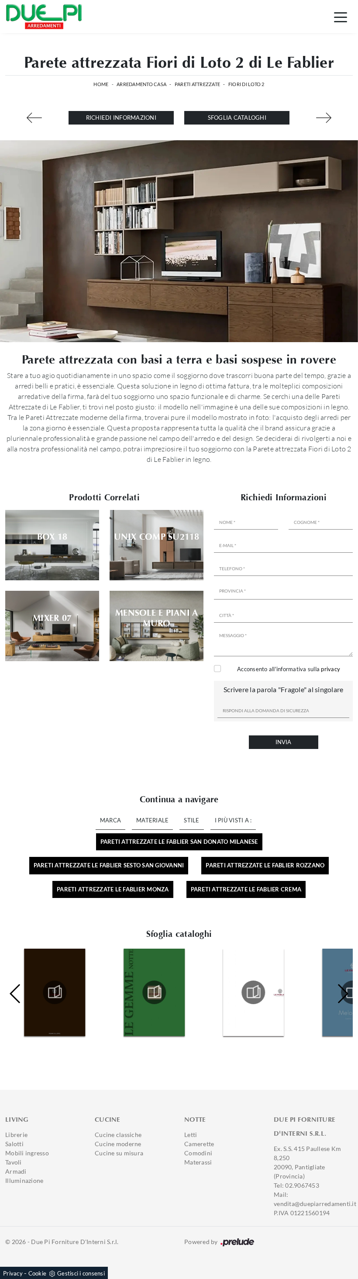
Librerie (16, 1134)
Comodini (198, 1153)
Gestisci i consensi (81, 1273)
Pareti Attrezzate (197, 84)
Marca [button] (110, 820)
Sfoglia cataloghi (237, 117)
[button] (342, 993)
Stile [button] (191, 820)
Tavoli (13, 1162)
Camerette (199, 1143)
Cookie (37, 1273)
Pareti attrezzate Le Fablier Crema (246, 889)
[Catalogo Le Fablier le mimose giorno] (154, 992)
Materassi (198, 1162)
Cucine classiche (118, 1134)
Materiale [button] (152, 820)
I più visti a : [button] (233, 820)
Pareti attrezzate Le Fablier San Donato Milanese (179, 841)
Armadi (16, 1171)
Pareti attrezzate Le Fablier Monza (113, 889)
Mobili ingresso (27, 1153)
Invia (283, 741)
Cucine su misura (119, 1153)
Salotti (14, 1143)
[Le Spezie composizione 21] (324, 117)
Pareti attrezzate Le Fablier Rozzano (265, 865)
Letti (190, 1134)
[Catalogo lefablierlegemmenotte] (54, 992)
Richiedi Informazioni (121, 117)
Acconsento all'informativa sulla (288, 668)
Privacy (13, 1273)
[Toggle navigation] (340, 16)
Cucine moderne (118, 1143)
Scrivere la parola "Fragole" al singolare (283, 689)
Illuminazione (24, 1180)
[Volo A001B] (34, 117)
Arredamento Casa (141, 84)
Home (100, 84)
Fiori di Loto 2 (246, 84)
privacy (330, 668)
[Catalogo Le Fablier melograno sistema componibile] (253, 992)
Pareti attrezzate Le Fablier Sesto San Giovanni (109, 865)
